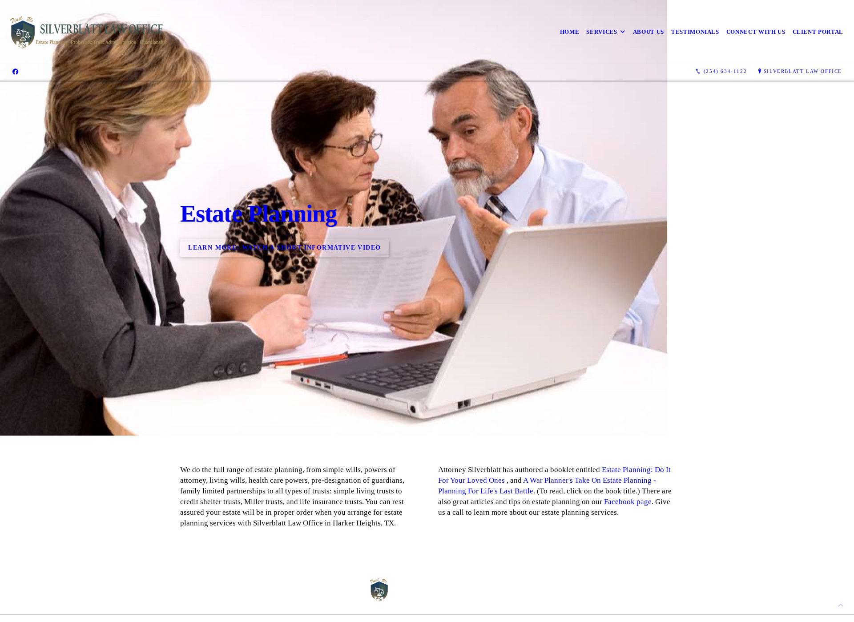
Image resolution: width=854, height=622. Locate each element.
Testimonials (695, 31)
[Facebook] (15, 72)
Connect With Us (756, 31)
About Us (648, 31)
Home (570, 31)
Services (601, 31)
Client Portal (818, 31)
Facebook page (628, 501)
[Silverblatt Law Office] (89, 32)
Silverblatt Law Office (803, 71)
